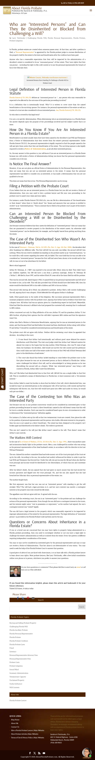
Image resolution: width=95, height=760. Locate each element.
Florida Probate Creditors (19, 641)
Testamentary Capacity (18, 677)
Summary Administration (19, 673)
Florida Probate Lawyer (18, 700)
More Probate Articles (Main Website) (24, 734)
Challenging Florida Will (36, 38)
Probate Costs (14, 662)
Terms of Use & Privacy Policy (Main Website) (27, 738)
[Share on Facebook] (17, 598)
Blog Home (15, 720)
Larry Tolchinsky (18, 38)
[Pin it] (28, 598)
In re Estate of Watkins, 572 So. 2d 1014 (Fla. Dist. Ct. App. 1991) (43, 442)
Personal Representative (25, 52)
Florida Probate (79, 38)
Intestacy (13, 652)
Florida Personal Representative (60, 38)
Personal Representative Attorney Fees (24, 655)
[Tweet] (23, 598)
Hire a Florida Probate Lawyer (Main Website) (27, 730)
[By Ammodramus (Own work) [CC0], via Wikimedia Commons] (47, 77)
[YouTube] (33, 598)
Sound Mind (14, 669)
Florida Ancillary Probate (19, 630)
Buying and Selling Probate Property (23, 623)
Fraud (12, 648)
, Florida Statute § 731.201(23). (68, 110)
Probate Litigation (16, 41)
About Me (14, 723)
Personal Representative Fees (20, 659)
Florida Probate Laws (17, 644)
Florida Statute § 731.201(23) (20, 97)
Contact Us (15, 727)
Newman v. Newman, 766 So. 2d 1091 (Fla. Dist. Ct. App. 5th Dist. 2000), (46, 247)
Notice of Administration (35, 149)
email (78, 567)
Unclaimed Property (17, 680)
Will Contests (14, 687)
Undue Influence (16, 684)
